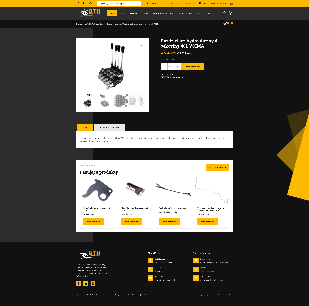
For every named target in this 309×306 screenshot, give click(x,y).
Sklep (112, 13)
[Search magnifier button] (139, 3)
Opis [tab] (85, 127)
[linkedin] (84, 3)
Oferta (145, 13)
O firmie (133, 13)
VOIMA (90, 24)
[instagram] (90, 3)
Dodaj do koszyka (192, 66)
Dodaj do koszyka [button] (93, 221)
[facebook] (78, 3)
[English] (231, 3)
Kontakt (209, 13)
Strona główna (81, 24)
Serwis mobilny (185, 13)
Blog (199, 13)
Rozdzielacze (99, 24)
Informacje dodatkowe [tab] (109, 127)
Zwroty (144, 295)
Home (122, 13)
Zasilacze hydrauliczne (163, 13)
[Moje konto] (224, 13)
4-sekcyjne (118, 24)
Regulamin (136, 295)
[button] (141, 46)
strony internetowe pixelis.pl (222, 295)
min (110, 24)
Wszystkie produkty (217, 167)
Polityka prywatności (122, 295)
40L (106, 24)
